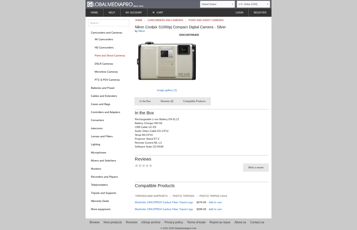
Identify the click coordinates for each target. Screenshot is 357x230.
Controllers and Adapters (105, 112)
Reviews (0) (167, 101)
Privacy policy (174, 222)
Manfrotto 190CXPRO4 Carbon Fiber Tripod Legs (164, 209)
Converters (97, 120)
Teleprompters (99, 184)
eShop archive (150, 222)
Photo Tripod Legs (213, 195)
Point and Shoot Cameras (110, 55)
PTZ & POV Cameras (107, 79)
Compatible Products (194, 101)
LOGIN (239, 12)
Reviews (131, 222)
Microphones (98, 152)
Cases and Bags (100, 104)
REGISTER (260, 12)
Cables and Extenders (104, 95)
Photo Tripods (183, 195)
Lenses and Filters (102, 136)
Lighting (95, 144)
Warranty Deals (100, 200)
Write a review (255, 167)
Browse (95, 222)
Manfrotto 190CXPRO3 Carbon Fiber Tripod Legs (164, 202)
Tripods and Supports (103, 192)
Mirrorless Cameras (106, 71)
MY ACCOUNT (134, 12)
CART (159, 12)
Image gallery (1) (167, 90)
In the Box (145, 101)
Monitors (96, 168)
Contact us (257, 222)
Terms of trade (196, 222)
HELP (112, 12)
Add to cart (215, 202)
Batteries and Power (103, 87)
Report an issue (220, 222)
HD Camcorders (104, 47)
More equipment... (101, 209)
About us (240, 222)
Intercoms (97, 128)
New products (113, 222)
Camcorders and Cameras (106, 32)
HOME (94, 12)
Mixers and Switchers (103, 160)
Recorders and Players (104, 176)
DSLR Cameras (104, 63)
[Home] (115, 4)
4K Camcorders (104, 39)
